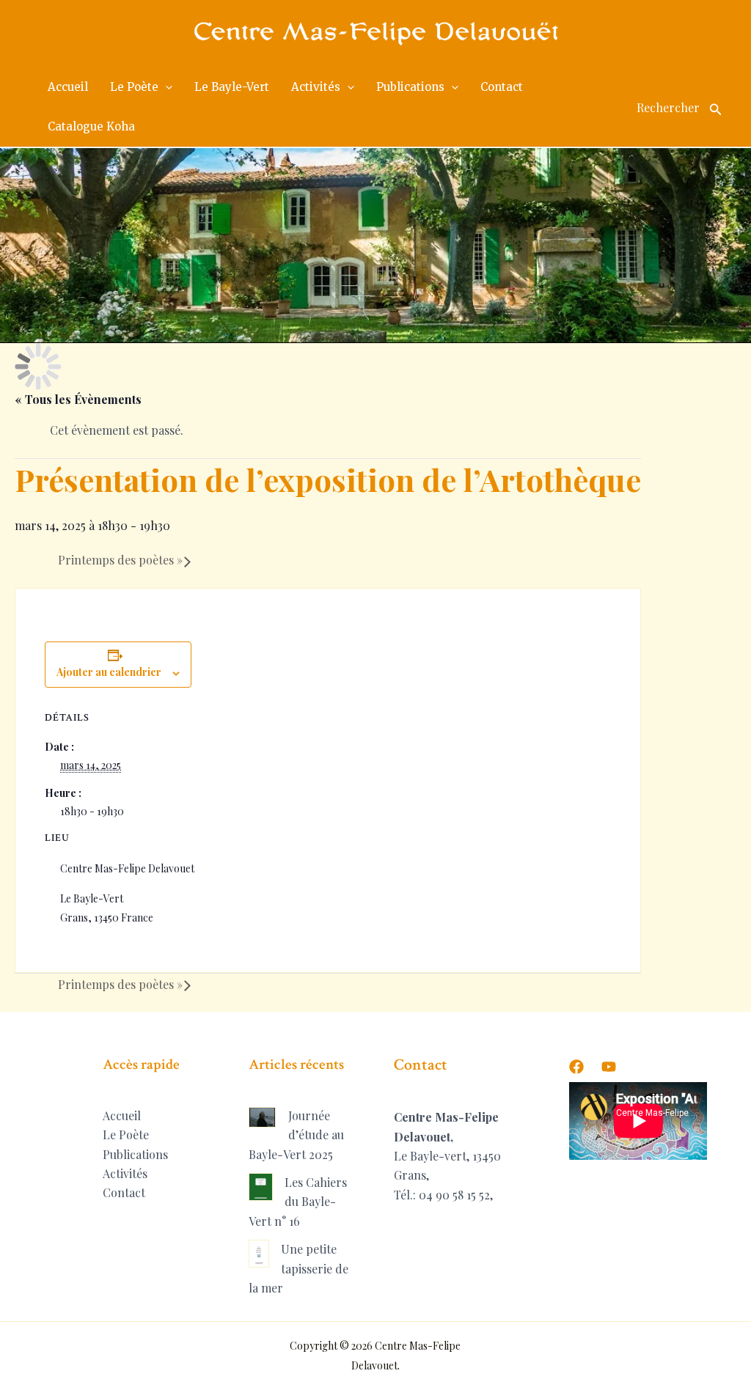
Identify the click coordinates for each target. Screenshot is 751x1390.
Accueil (122, 1115)
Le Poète (126, 1134)
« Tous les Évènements (78, 399)
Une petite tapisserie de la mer (299, 1268)
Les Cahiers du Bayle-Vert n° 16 (298, 1201)
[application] (165, 87)
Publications (135, 1154)
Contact (124, 1192)
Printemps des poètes (120, 559)
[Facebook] (576, 1066)
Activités (125, 1173)
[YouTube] (608, 1066)
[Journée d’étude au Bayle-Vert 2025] (262, 1117)
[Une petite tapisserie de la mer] (259, 1254)
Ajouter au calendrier (108, 672)
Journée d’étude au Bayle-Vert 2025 (296, 1135)
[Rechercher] (715, 107)
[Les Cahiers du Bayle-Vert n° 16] (261, 1187)
